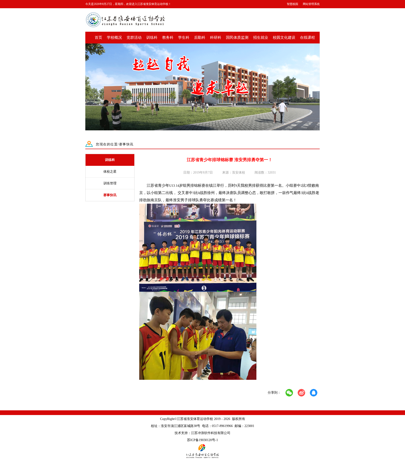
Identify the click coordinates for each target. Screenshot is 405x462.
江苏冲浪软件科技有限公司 (210, 433)
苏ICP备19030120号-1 (202, 440)
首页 (98, 37)
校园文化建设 (284, 37)
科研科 (215, 37)
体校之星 (109, 171)
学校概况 (114, 37)
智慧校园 (292, 4)
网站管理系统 (311, 4)
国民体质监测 (237, 37)
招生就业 (260, 37)
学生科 (183, 37)
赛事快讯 (109, 195)
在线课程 (307, 37)
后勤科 (199, 37)
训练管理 (109, 183)
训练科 (152, 37)
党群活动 (134, 37)
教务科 (167, 37)
